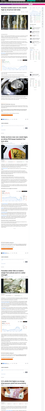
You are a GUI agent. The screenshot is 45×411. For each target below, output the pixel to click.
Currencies (12, 276)
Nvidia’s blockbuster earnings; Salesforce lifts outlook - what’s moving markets (36, 42)
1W (3, 325)
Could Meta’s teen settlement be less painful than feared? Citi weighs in (36, 38)
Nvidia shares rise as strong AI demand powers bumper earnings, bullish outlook (36, 28)
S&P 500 (31, 18)
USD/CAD (7, 302)
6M (6, 325)
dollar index (4, 308)
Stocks (39, 7)
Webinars (31, 72)
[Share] (21, 11)
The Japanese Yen (4, 215)
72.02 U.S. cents (3, 302)
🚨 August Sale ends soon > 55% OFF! (31, 0)
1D (2, 325)
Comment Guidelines (3, 263)
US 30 (30, 15)
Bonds (36, 7)
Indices (31, 7)
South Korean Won (5, 203)
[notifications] (42, 0)
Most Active (31, 49)
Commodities (33, 7)
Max (9, 325)
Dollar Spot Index (4, 168)
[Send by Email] (14, 119)
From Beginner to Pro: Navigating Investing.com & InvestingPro (35, 74)
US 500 (31, 16)
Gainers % (34, 49)
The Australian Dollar (4, 212)
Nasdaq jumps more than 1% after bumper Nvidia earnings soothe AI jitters (35, 32)
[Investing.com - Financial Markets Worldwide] (4, 0)
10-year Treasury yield (9, 410)
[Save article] (23, 11)
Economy (6, 11)
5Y (8, 325)
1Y (7, 325)
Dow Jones (31, 17)
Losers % (37, 49)
